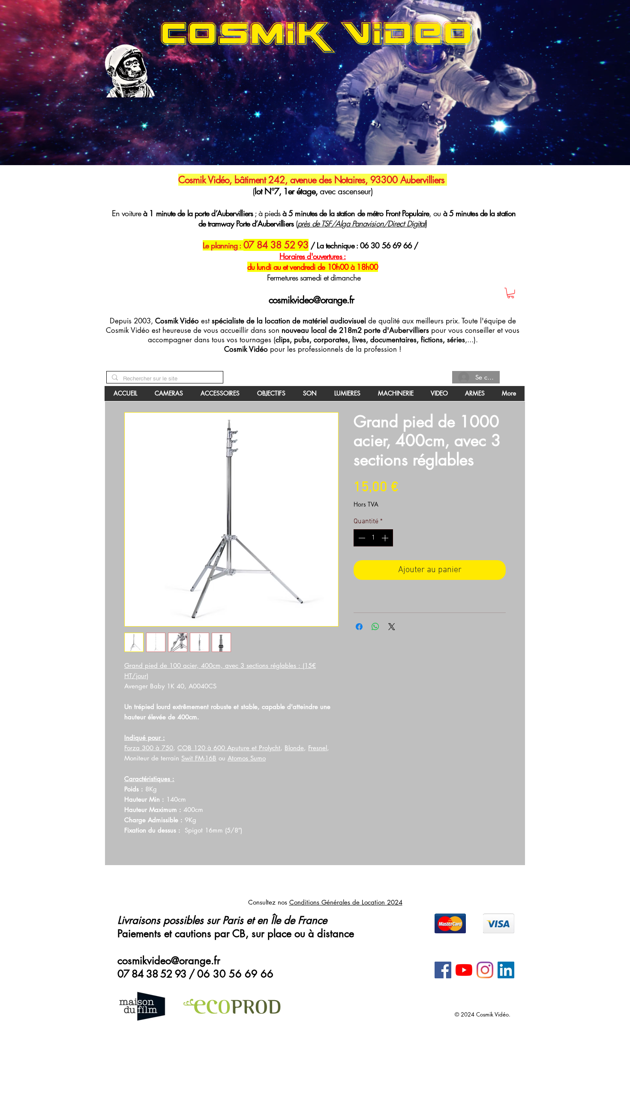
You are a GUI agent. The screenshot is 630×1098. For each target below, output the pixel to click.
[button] (315, 476)
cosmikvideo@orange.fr (158, 292)
